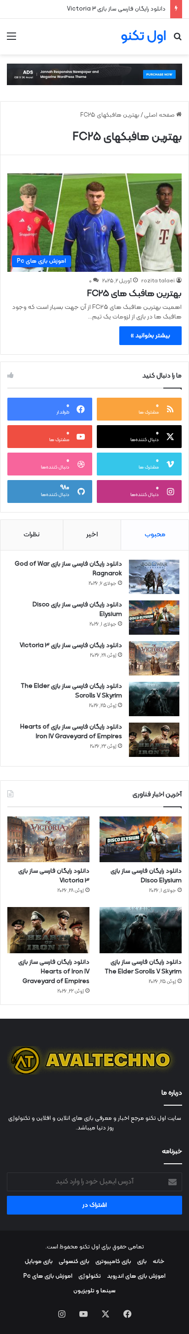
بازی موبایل (39, 1261)
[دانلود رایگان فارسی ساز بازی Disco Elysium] (154, 617)
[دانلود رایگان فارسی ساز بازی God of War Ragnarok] (154, 577)
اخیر (92, 534)
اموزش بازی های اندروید (136, 1276)
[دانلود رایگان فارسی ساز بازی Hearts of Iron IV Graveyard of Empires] (154, 740)
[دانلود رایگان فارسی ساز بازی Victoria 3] (154, 658)
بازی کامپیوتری (113, 1261)
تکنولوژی (89, 1276)
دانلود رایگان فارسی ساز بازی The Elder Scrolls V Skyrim (71, 691)
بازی (142, 1261)
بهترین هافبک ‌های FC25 (134, 294)
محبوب (155, 534)
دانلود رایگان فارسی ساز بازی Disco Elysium (77, 609)
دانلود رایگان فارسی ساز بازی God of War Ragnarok (68, 568)
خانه (158, 1261)
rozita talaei (158, 281)
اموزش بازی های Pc (47, 1276)
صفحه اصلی (160, 115)
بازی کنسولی (74, 1261)
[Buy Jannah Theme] (94, 74)
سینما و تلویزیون (94, 1291)
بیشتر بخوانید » (150, 335)
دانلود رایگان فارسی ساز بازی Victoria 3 (116, 9)
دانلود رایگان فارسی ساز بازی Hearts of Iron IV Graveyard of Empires (71, 731)
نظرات (31, 534)
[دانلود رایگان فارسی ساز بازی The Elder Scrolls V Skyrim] (154, 699)
